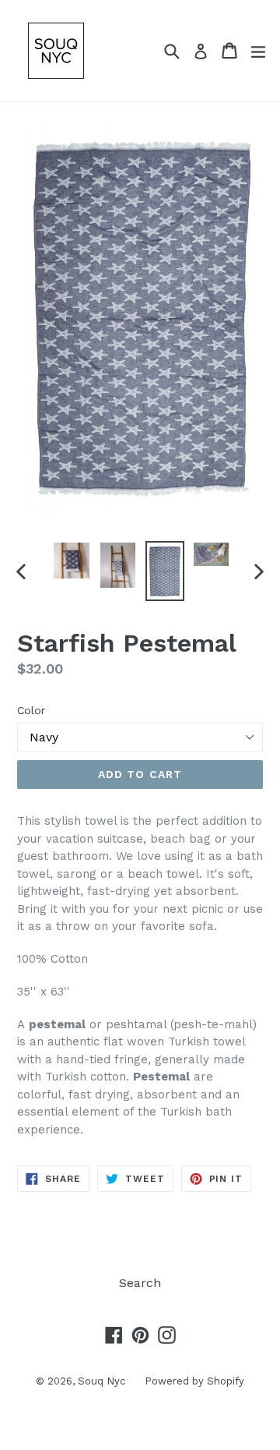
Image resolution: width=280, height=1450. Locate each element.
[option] (71, 560)
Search (140, 1282)
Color (31, 710)
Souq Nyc (101, 1381)
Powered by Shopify (194, 1381)
